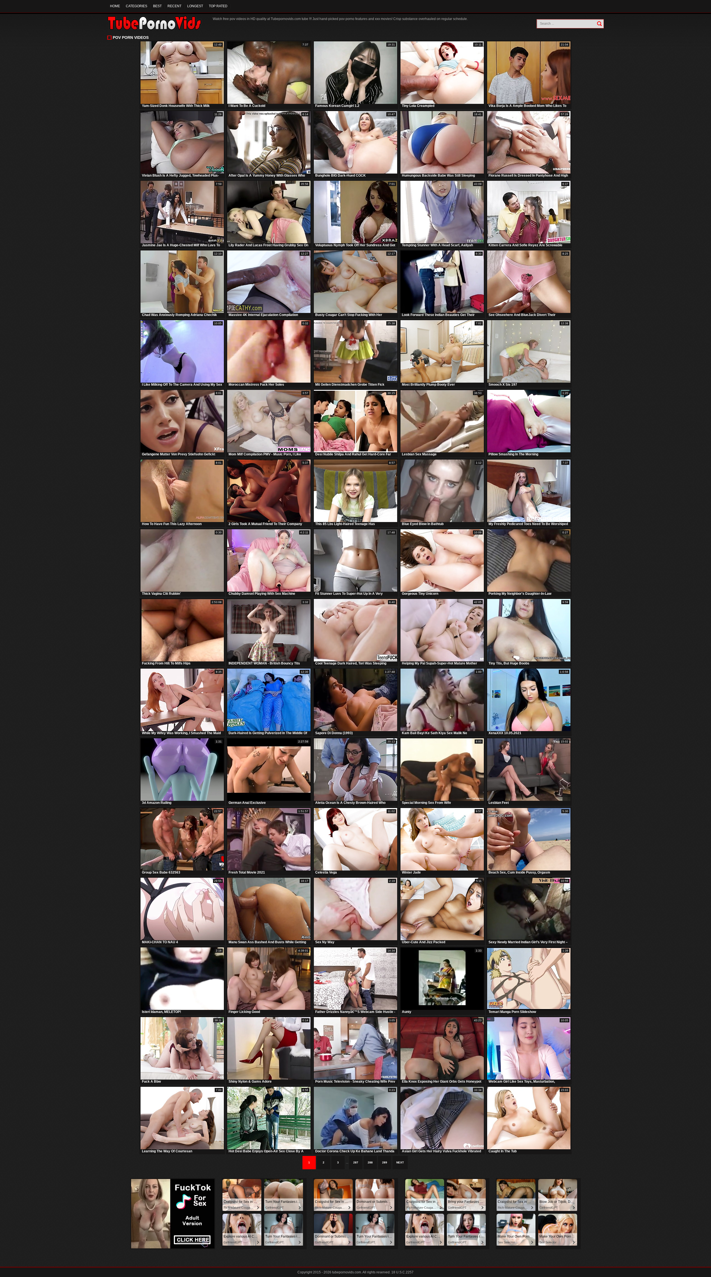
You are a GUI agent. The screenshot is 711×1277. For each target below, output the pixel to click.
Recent (174, 6)
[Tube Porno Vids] (157, 23)
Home (115, 6)
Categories (136, 6)
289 (384, 1162)
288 (370, 1162)
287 (355, 1162)
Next (400, 1162)
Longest (195, 6)
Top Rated (218, 6)
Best (157, 6)
